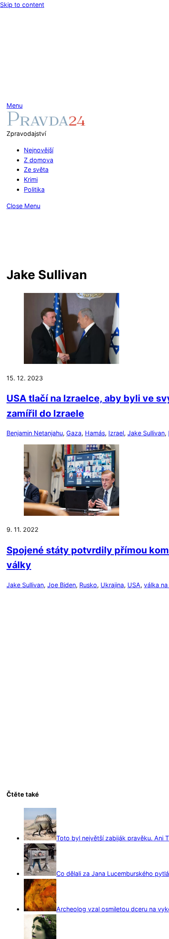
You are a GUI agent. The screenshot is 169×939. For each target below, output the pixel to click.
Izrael (116, 433)
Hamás (95, 433)
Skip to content (22, 4)
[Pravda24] (46, 123)
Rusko (88, 584)
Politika (34, 189)
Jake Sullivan (146, 433)
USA (133, 584)
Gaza (73, 433)
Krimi (31, 179)
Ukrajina (112, 584)
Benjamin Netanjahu (34, 433)
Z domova (38, 160)
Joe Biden (61, 584)
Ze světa (36, 169)
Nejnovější (38, 150)
